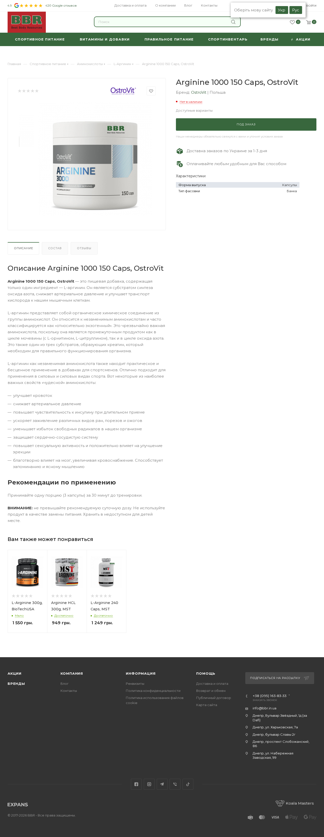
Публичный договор (213, 698)
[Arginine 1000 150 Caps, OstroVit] (95, 159)
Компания (71, 673)
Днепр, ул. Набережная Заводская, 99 (273, 755)
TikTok (188, 784)
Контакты (68, 691)
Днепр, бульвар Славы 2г (274, 734)
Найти (234, 21)
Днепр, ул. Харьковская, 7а (275, 727)
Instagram (149, 784)
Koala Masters (300, 803)
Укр (281, 10)
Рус (295, 10)
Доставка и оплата (212, 684)
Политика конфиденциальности (153, 691)
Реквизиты (135, 684)
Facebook (136, 784)
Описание (23, 248)
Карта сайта (206, 705)
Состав (55, 248)
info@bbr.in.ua (264, 708)
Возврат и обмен (211, 691)
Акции (15, 673)
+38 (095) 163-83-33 (270, 696)
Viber (175, 784)
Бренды (16, 684)
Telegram (162, 784)
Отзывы (84, 248)
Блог (64, 684)
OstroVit (199, 92)
